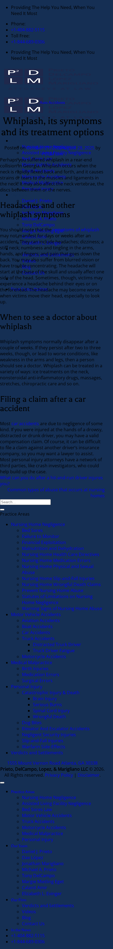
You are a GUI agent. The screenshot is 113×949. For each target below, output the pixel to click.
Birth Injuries (35, 669)
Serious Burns (47, 705)
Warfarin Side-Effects (43, 747)
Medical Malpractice (42, 183)
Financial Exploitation (44, 542)
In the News (21, 279)
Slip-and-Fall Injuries (42, 741)
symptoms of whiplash (76, 230)
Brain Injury (45, 699)
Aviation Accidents (41, 620)
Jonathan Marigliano (43, 864)
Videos (29, 261)
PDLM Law (52, 154)
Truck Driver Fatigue (54, 651)
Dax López (32, 858)
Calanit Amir (34, 237)
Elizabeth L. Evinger (42, 243)
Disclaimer (89, 775)
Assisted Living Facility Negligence (56, 803)
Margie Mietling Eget (43, 231)
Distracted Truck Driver (57, 644)
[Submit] (2, 509)
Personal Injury (37, 189)
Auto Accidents (52, 102)
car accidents (25, 424)
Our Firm (18, 249)
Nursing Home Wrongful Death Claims (61, 584)
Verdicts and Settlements (48, 255)
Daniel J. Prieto (37, 852)
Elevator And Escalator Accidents (56, 729)
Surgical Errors (37, 681)
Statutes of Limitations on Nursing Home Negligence (57, 599)
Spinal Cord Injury (51, 711)
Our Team (19, 195)
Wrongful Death (49, 717)
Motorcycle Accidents (44, 177)
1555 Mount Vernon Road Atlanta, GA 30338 (52, 763)
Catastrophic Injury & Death (51, 693)
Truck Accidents (38, 171)
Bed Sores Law (37, 159)
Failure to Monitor (40, 536)
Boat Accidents (37, 626)
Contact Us (33, 273)
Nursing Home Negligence (38, 524)
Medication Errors (40, 675)
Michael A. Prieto (39, 870)
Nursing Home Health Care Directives (60, 554)
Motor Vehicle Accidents (47, 165)
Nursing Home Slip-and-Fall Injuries (58, 578)
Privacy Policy (59, 775)
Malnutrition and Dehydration (53, 548)
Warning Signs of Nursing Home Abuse (62, 608)
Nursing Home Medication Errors (56, 560)
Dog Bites (32, 723)
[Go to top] (2, 783)
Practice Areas (23, 141)
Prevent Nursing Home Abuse (52, 590)
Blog (26, 267)
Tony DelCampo (38, 225)
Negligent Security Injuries (49, 735)
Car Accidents (36, 632)
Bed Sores (32, 530)
